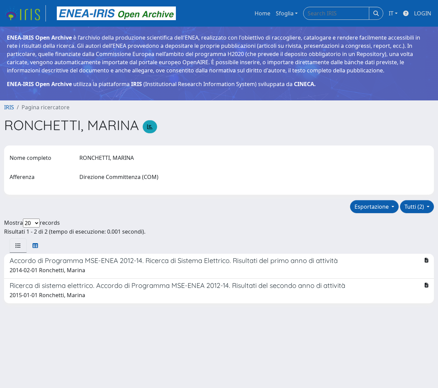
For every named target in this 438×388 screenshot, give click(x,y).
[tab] (18, 245)
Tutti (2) (414, 206)
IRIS (9, 107)
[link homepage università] (116, 13)
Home (262, 13)
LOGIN (422, 13)
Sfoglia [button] (285, 13)
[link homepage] (25, 13)
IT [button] (391, 13)
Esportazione (372, 206)
